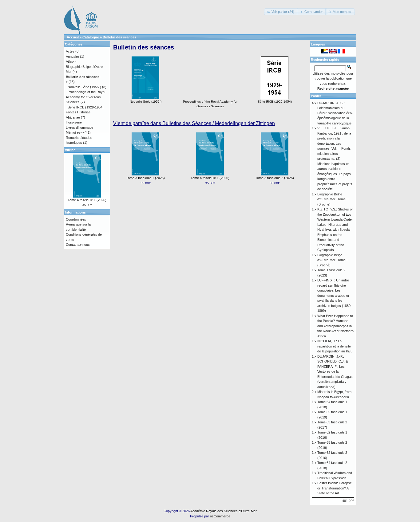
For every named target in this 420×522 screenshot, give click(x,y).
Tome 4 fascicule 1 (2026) (210, 178)
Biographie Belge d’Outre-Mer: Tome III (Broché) (333, 199)
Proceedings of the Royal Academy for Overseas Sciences (210, 104)
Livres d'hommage (79, 127)
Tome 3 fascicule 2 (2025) (274, 178)
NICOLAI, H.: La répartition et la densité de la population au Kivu (334, 346)
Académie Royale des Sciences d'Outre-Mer (223, 511)
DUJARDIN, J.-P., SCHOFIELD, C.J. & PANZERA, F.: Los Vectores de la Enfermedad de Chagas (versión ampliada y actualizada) (335, 372)
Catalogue (90, 37)
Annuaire (72, 56)
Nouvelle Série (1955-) (145, 101)
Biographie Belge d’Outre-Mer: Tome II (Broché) (332, 260)
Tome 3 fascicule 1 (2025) (145, 178)
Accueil (73, 37)
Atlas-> (71, 61)
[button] (281, 11)
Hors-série (74, 122)
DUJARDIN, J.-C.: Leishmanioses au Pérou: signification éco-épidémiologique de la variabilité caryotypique (335, 113)
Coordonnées (76, 219)
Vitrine (70, 150)
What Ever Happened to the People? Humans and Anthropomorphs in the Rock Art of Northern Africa (335, 326)
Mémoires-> (75, 132)
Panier (316, 96)
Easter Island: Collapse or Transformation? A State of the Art (334, 488)
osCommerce (220, 516)
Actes (70, 51)
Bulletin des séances (119, 37)
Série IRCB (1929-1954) (275, 101)
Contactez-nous (78, 244)
